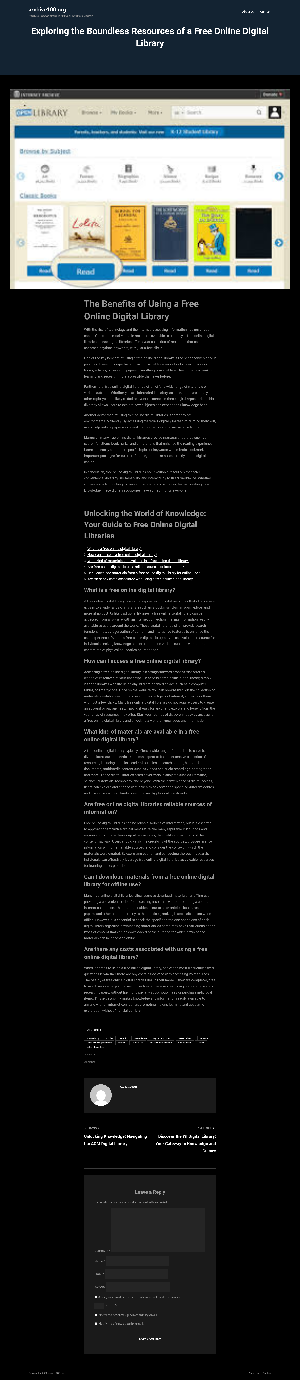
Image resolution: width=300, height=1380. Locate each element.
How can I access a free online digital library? (122, 555)
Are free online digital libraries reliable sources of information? (136, 567)
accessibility (93, 1038)
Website (100, 1287)
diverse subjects (185, 1038)
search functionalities (161, 1042)
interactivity (137, 1042)
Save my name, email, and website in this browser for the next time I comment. (140, 1297)
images (122, 1042)
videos (201, 1042)
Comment (102, 1250)
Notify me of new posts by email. (121, 1323)
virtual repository (95, 1047)
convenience (140, 1038)
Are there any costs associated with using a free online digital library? (141, 579)
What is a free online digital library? (115, 548)
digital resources (161, 1038)
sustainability (184, 1042)
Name (99, 1261)
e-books (204, 1038)
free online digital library (99, 1042)
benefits (123, 1038)
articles (109, 1038)
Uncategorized (94, 1029)
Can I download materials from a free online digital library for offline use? (144, 573)
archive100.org (47, 9)
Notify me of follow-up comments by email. (128, 1315)
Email (99, 1274)
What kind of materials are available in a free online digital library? (138, 561)
